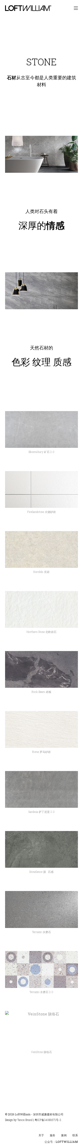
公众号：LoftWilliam (61, 1142)
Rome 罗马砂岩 (41, 752)
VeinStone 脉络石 (41, 1052)
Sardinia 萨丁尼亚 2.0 (41, 812)
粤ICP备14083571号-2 (48, 1120)
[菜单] (76, 8)
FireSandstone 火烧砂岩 (41, 512)
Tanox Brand (25, 1120)
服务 (52, 1135)
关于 (41, 1135)
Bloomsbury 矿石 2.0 (41, 452)
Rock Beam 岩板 (41, 692)
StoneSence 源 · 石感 (41, 872)
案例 (64, 1135)
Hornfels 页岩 (41, 572)
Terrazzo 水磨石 (41, 932)
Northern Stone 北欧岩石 (41, 632)
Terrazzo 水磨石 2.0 (41, 992)
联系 (75, 1135)
